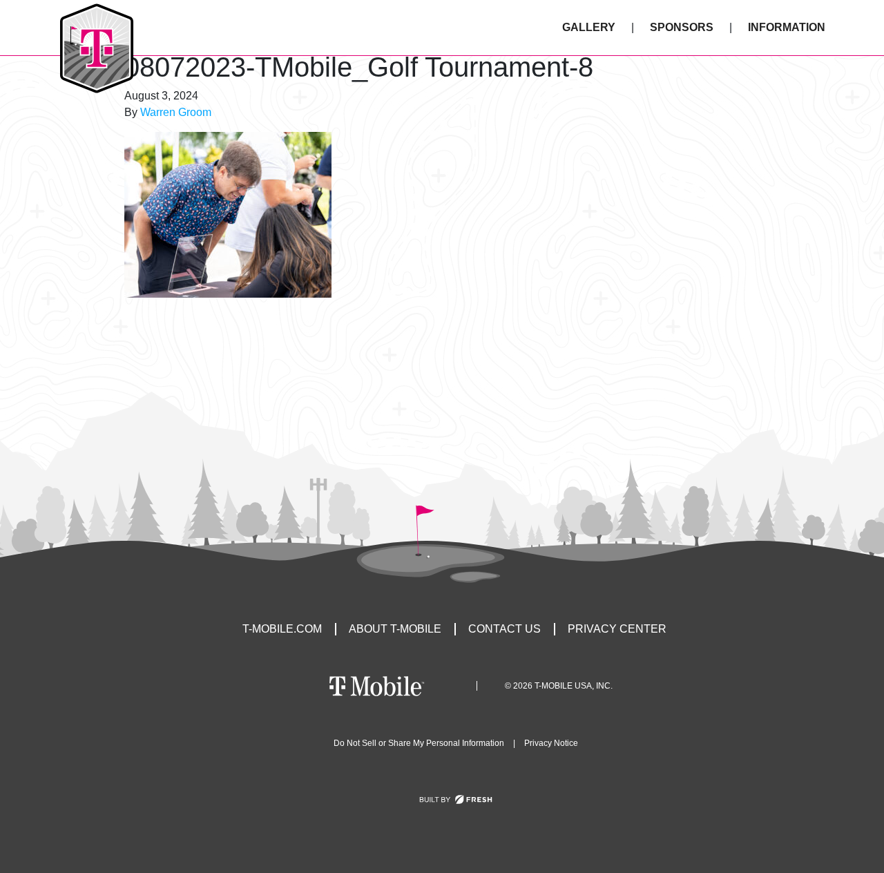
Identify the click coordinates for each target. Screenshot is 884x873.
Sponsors (681, 27)
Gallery (588, 27)
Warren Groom (175, 112)
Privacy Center (617, 629)
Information (786, 27)
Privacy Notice (551, 743)
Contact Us (504, 629)
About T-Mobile (395, 629)
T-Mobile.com (282, 629)
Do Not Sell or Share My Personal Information (419, 743)
